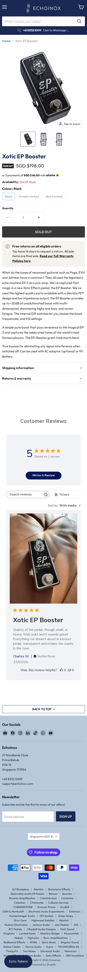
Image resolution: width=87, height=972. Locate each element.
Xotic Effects (53, 955)
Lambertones (27, 933)
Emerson (74, 911)
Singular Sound (70, 942)
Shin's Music (49, 942)
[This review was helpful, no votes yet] (61, 670)
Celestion (19, 902)
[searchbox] (24, 494)
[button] (28, 139)
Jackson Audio (41, 924)
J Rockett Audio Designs (41, 929)
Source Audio (33, 946)
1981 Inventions (75, 955)
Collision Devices (58, 902)
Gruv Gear (20, 920)
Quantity (8, 208)
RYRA (33, 942)
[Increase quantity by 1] (39, 217)
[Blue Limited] (55, 201)
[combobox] (64, 506)
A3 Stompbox (20, 889)
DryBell (64, 907)
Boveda (67, 893)
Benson (53, 893)
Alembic (39, 889)
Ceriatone (67, 898)
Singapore (41, 836)
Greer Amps (65, 916)
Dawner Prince (46, 907)
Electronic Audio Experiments (47, 911)
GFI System (46, 916)
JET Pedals (15, 929)
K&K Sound (67, 929)
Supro (49, 946)
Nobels (19, 937)
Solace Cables (12, 946)
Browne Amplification (22, 898)
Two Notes (29, 951)
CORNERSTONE (23, 907)
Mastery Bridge (50, 933)
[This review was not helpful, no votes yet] (69, 670)
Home (6, 41)
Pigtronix (33, 937)
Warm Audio (33, 955)
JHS (75, 924)
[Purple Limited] (29, 201)
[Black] (9, 201)
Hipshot (64, 920)
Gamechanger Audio (22, 916)
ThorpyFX (12, 951)
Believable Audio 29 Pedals (27, 893)
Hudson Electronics (16, 924)
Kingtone (9, 933)
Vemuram (70, 951)
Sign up (65, 816)
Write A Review (43, 475)
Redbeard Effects (14, 942)
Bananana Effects (59, 889)
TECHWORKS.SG (68, 946)
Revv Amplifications (56, 937)
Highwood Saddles (42, 920)
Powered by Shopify (43, 964)
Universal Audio (50, 951)
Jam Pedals (61, 924)
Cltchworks (37, 902)
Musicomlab (71, 933)
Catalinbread (48, 898)
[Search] (79, 21)
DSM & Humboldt (13, 911)
